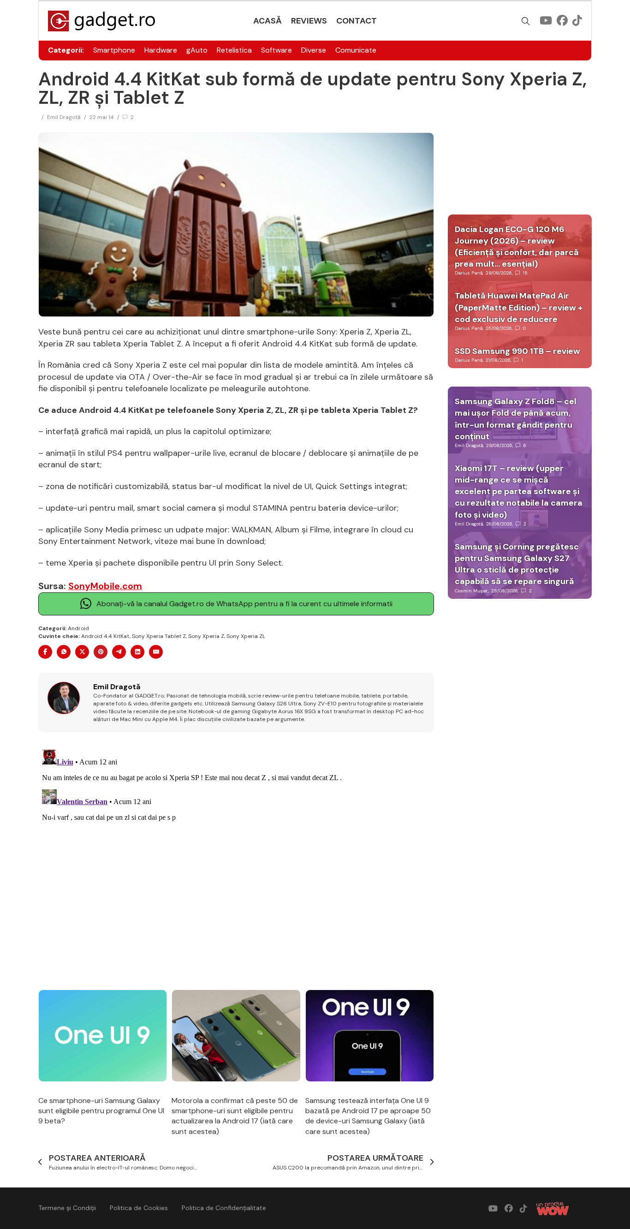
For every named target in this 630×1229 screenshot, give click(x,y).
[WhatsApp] (64, 652)
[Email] (156, 652)
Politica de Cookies (139, 1208)
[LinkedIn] (137, 652)
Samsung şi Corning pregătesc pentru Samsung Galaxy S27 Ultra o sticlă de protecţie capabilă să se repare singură (517, 564)
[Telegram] (119, 652)
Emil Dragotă (64, 117)
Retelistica (234, 50)
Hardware (160, 50)
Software (276, 50)
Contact (356, 20)
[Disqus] (236, 861)
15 (525, 273)
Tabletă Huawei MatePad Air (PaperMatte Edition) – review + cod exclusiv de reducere (518, 307)
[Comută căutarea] (526, 21)
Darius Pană (468, 273)
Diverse (313, 50)
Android (78, 628)
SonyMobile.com (105, 586)
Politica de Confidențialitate (224, 1208)
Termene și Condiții (67, 1208)
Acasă (267, 20)
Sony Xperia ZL (245, 636)
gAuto (197, 50)
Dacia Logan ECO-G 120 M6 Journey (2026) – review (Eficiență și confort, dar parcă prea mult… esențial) (517, 247)
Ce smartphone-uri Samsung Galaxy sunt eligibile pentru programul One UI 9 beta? (101, 1111)
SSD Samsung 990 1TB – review (517, 351)
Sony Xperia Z (206, 636)
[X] (82, 652)
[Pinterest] (100, 652)
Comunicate (355, 50)
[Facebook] (45, 652)
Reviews (309, 20)
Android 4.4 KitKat (105, 636)
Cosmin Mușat (471, 591)
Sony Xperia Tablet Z (159, 636)
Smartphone (114, 50)
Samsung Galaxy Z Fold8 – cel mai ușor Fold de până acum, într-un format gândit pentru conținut (516, 419)
